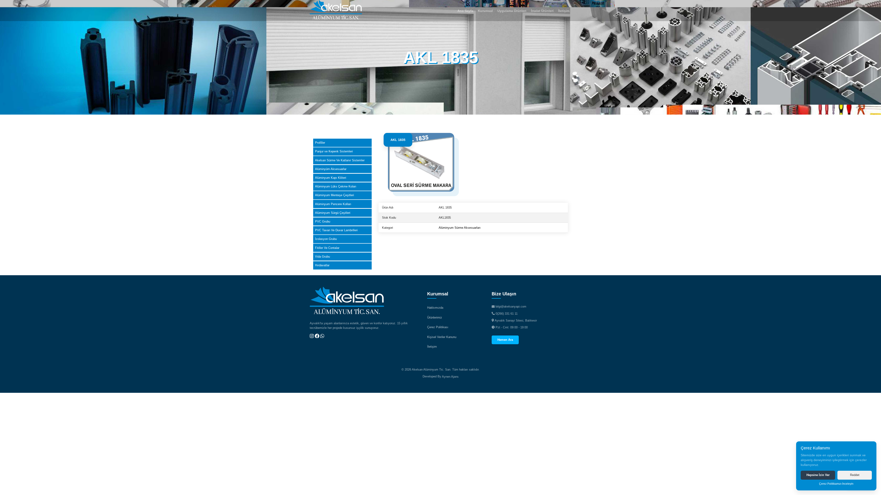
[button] (485, 10)
